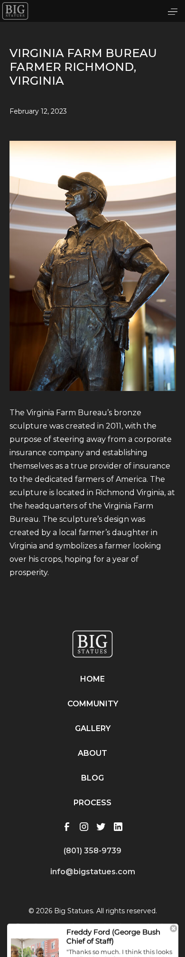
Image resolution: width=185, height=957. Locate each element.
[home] (15, 11)
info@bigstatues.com (92, 871)
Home (92, 679)
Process (92, 802)
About (92, 753)
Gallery (93, 728)
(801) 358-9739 (92, 850)
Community (92, 703)
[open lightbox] (92, 277)
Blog (92, 777)
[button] (172, 11)
